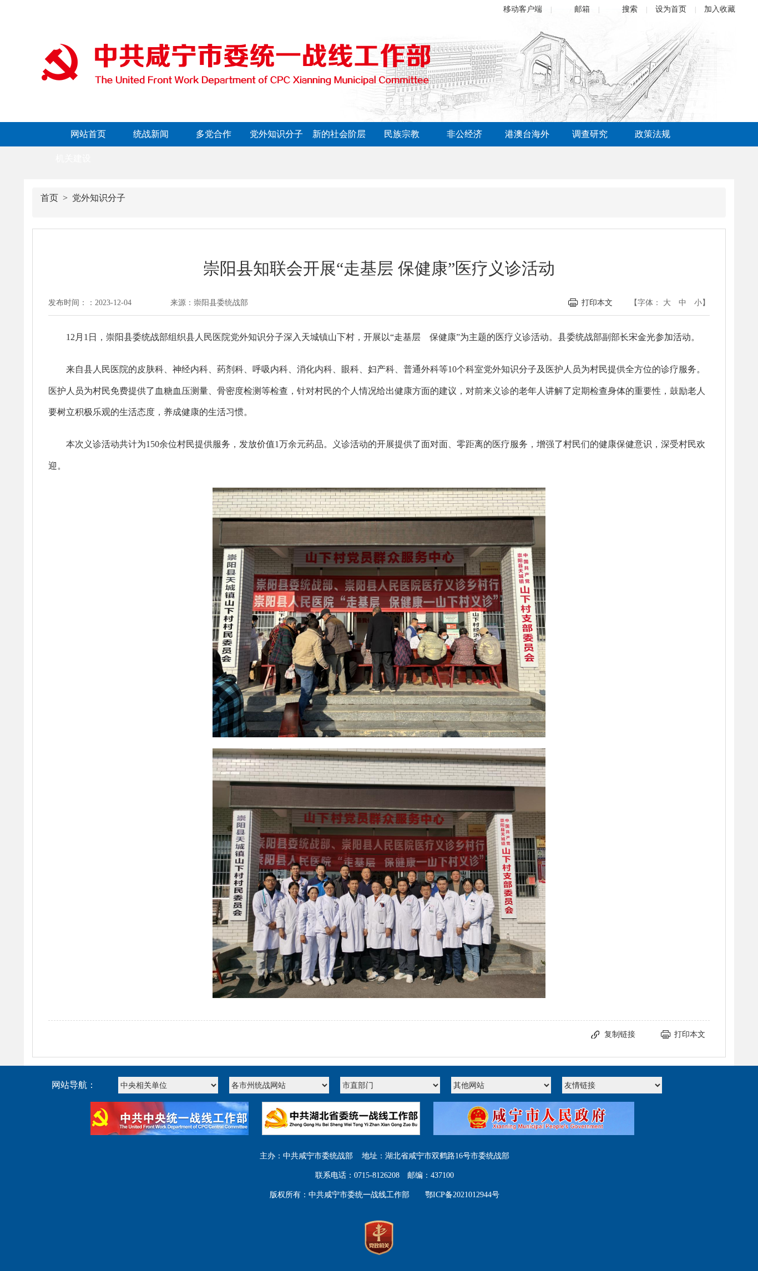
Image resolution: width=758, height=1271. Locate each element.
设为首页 (670, 9)
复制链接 (619, 1034)
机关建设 (73, 158)
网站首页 (88, 134)
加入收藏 (719, 9)
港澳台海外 (527, 134)
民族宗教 (402, 134)
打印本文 (597, 302)
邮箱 (582, 9)
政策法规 (652, 134)
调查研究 (590, 134)
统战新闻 (151, 134)
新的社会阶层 (339, 134)
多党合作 (213, 134)
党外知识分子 (276, 134)
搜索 (630, 9)
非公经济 (464, 134)
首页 (49, 197)
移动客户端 (522, 9)
